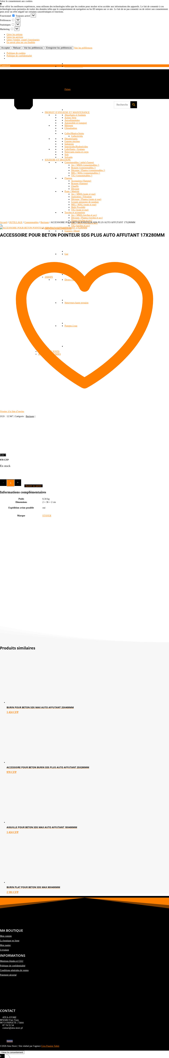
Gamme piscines (72, 141)
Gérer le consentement (12, 1052)
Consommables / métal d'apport (79, 162)
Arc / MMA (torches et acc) (84, 215)
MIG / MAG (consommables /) (85, 173)
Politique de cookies (16, 53)
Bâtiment (69, 125)
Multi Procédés (78, 207)
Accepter (5, 48)
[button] (84, 4)
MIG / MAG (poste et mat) (83, 204)
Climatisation (71, 128)
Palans (67, 89)
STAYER (46, 515)
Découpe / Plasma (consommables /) (88, 170)
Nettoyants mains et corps (76, 152)
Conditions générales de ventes (14, 970)
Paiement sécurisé (8, 975)
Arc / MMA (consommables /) (85, 165)
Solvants (68, 157)
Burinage (44, 222)
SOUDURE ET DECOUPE (58, 160)
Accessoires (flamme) (81, 181)
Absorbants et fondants (75, 115)
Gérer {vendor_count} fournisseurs (23, 40)
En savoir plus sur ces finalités (21, 42)
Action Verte (70, 117)
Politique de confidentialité (19, 56)
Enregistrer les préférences (59, 48)
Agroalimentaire (72, 120)
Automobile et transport (76, 123)
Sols (66, 154)
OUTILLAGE (15, 222)
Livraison (4, 950)
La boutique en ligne (9, 940)
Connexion (5, 65)
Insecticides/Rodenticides (76, 146)
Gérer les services (15, 37)
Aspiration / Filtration (81, 196)
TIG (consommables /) (81, 175)
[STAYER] (25, 452)
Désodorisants (71, 138)
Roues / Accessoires (74, 66)
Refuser (17, 48)
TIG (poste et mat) (80, 210)
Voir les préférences (33, 48)
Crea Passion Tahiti (50, 1046)
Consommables (31, 222)
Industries (69, 144)
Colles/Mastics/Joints (74, 133)
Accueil (3, 222)
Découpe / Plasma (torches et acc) (87, 218)
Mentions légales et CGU (11, 961)
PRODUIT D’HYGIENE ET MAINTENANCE (67, 112)
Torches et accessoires (75, 212)
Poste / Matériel (72, 191)
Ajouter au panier (33, 486)
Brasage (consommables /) (83, 167)
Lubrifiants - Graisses (75, 149)
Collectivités (77, 136)
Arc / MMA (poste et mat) (83, 194)
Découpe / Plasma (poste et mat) (86, 199)
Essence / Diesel (72, 231)
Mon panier (5, 945)
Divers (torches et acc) (81, 220)
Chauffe (75, 186)
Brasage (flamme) (79, 183)
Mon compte (6, 936)
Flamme (68, 178)
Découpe (75, 189)
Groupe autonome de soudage (85, 202)
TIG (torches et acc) (80, 225)
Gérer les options (14, 34)
